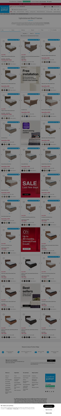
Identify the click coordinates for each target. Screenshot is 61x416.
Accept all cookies (48, 406)
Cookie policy (9, 408)
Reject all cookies (49, 409)
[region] (30, 409)
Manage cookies (49, 413)
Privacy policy (16, 408)
